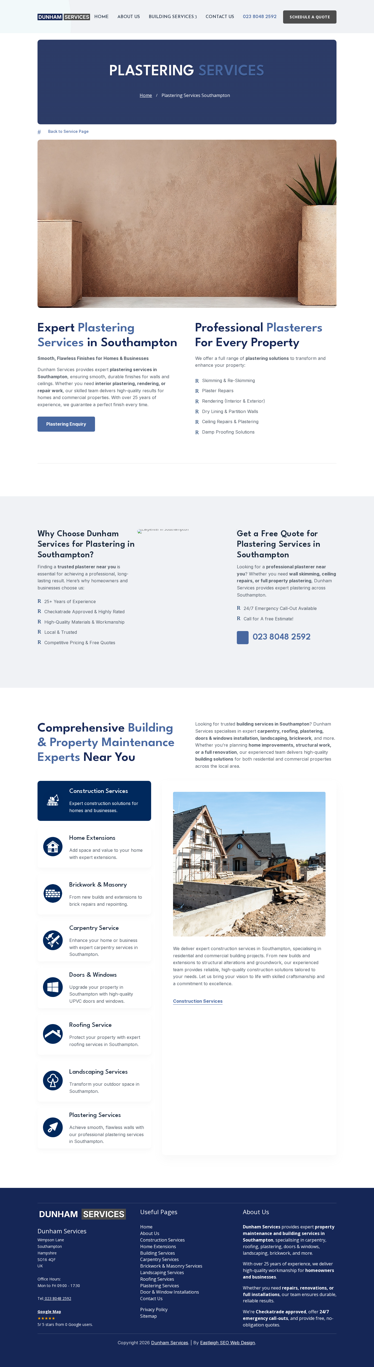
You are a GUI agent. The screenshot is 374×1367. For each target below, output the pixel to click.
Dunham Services (169, 1342)
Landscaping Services (162, 1272)
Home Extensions (158, 1246)
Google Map (49, 1311)
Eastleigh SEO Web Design (227, 1342)
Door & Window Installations (169, 1292)
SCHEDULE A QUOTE (310, 16)
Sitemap (148, 1316)
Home (101, 17)
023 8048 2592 (260, 17)
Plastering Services (159, 1286)
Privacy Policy (154, 1309)
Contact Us (220, 17)
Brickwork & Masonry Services (171, 1266)
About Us (128, 17)
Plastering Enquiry (66, 424)
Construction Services (198, 1001)
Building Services (173, 17)
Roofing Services (157, 1279)
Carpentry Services (159, 1259)
